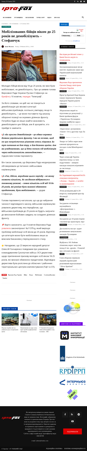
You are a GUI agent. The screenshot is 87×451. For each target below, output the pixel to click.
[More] (56, 289)
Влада (31, 275)
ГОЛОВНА (5, 24)
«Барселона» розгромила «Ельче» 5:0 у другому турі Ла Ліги (72, 132)
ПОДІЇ (61, 153)
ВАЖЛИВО (63, 63)
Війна (25, 275)
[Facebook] (74, 1)
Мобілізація (38, 275)
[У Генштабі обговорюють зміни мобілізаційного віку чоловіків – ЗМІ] (47, 319)
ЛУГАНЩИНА (64, 124)
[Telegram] (81, 1)
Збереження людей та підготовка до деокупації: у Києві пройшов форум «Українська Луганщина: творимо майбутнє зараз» (71, 116)
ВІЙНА (62, 254)
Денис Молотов (9, 46)
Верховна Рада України (15, 275)
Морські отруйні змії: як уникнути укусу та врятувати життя (10, 330)
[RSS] (78, 1)
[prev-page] (61, 274)
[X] (30, 289)
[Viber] (35, 289)
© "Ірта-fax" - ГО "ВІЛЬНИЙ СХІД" (12, 449)
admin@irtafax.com (42, 441)
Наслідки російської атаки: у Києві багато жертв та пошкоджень (71, 57)
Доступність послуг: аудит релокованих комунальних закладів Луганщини (71, 231)
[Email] (46, 289)
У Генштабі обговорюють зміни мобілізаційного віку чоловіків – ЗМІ (47, 330)
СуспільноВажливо (49, 275)
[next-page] (64, 274)
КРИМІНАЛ (63, 214)
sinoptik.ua (76, 41)
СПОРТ (62, 137)
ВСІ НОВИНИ (14, 24)
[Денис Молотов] (3, 46)
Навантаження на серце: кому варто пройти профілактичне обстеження (28, 330)
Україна (4, 278)
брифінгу (6, 96)
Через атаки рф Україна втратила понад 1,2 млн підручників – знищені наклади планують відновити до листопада (71, 162)
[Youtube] (84, 1)
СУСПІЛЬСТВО (24, 24)
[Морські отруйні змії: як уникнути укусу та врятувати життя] (10, 319)
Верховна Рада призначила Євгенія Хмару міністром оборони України (71, 85)
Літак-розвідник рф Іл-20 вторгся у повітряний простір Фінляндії (72, 194)
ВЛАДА (62, 78)
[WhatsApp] (41, 289)
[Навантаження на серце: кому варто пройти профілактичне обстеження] (28, 319)
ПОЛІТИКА (63, 106)
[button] (82, 17)
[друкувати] (51, 289)
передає (27, 96)
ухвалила (6, 228)
